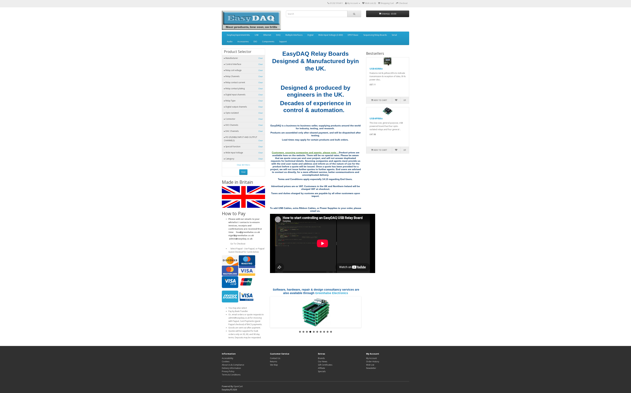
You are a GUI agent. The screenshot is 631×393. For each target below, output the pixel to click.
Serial (394, 35)
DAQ (278, 35)
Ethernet (267, 35)
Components (268, 41)
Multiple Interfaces (294, 35)
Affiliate (321, 368)
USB (256, 35)
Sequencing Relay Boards (375, 35)
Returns (273, 361)
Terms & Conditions (231, 374)
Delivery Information (231, 368)
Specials (322, 371)
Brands (321, 358)
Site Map (274, 364)
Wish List (370, 364)
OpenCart (238, 386)
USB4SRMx (376, 68)
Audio (230, 41)
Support (283, 41)
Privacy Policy (228, 371)
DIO (255, 41)
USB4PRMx (376, 118)
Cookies (225, 361)
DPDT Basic (353, 35)
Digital (310, 35)
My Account (371, 358)
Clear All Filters (243, 165)
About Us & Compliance (233, 364)
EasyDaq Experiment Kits (238, 35)
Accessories (243, 41)
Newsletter (371, 368)
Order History (372, 361)
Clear (260, 58)
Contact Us (275, 358)
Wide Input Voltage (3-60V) (330, 35)
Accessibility (227, 358)
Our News (322, 361)
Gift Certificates (325, 364)
